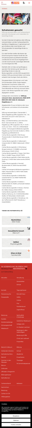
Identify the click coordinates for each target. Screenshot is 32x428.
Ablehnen (16, 420)
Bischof (3, 357)
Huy (18, 303)
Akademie (20, 354)
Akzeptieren (16, 416)
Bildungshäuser (6, 375)
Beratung (4, 315)
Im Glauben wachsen (23, 327)
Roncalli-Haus (21, 294)
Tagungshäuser (21, 290)
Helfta (18, 297)
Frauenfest (20, 341)
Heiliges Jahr (21, 324)
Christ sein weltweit (23, 338)
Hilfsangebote (5, 396)
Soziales (3, 319)
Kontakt (3, 290)
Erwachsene (20, 357)
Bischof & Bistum (6, 347)
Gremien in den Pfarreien (6, 361)
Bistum (3, 365)
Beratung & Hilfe (22, 335)
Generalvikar (20, 281)
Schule (19, 284)
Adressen (19, 383)
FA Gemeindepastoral (23, 363)
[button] (4, 8)
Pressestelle (5, 297)
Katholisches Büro (7, 354)
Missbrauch (4, 328)
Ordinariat (4, 368)
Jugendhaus (20, 309)
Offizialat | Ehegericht (8, 371)
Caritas (19, 300)
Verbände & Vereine (7, 351)
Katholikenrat (5, 378)
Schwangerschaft (6, 325)
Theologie (20, 360)
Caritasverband (6, 383)
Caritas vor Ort (5, 393)
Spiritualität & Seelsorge (20, 316)
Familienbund (21, 306)
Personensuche (6, 294)
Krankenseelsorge (7, 322)
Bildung (19, 347)
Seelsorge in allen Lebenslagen (22, 331)
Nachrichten (5, 387)
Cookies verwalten (16, 425)
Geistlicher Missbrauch (24, 321)
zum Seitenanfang (7, 272)
